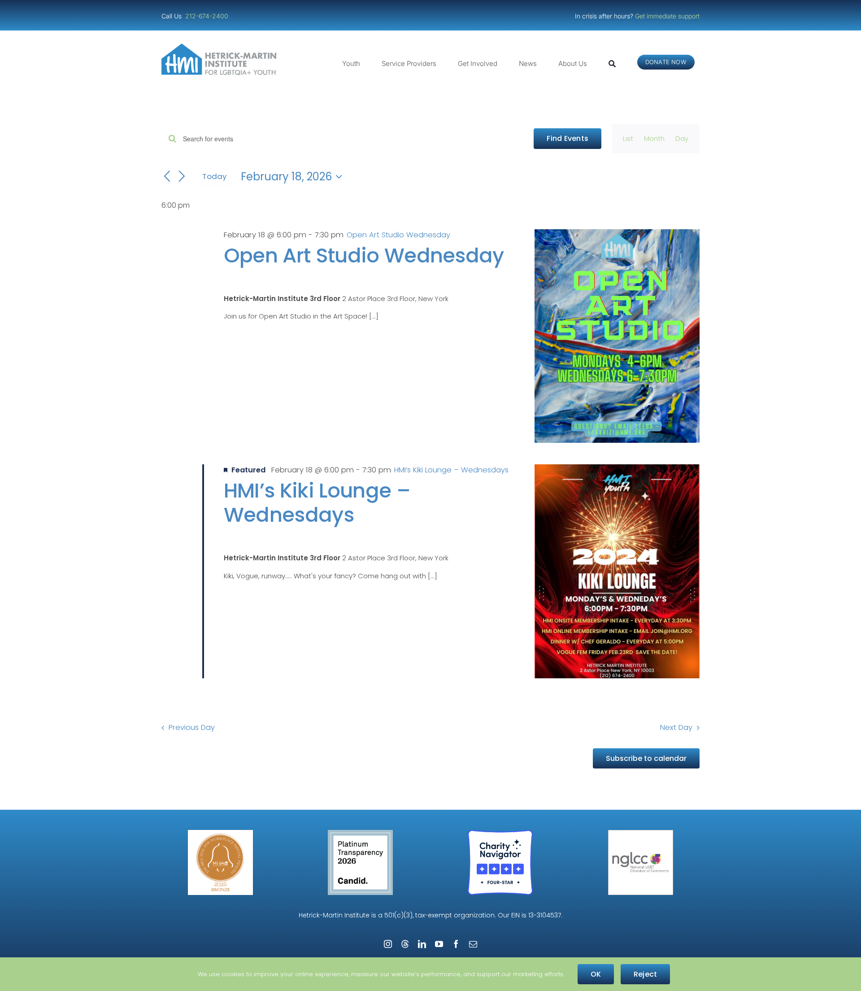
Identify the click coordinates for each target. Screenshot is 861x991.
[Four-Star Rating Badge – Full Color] (500, 833)
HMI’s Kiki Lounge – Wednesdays (317, 502)
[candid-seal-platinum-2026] (360, 833)
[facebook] (456, 944)
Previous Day (192, 727)
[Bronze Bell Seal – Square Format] (220, 833)
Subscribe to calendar (646, 758)
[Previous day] (166, 176)
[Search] (612, 64)
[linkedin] (422, 944)
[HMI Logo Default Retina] (220, 47)
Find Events (567, 138)
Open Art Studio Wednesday (364, 255)
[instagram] (388, 944)
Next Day (676, 727)
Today (214, 176)
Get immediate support (667, 16)
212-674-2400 (207, 16)
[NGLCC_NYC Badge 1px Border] (640, 833)
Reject (645, 974)
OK (596, 974)
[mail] (473, 944)
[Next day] (182, 176)
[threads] (405, 944)
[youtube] (439, 944)
